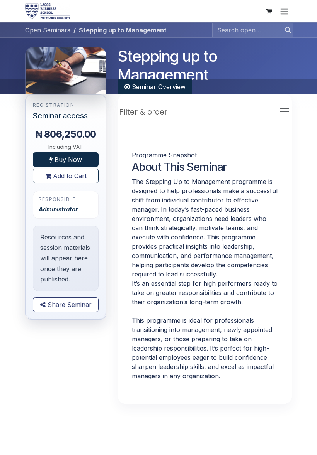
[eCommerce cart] (268, 11)
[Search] (285, 30)
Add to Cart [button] (69, 176)
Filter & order (143, 111)
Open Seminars (47, 30)
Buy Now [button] (67, 159)
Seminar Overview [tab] (158, 87)
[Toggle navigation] (284, 11)
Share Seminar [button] (69, 304)
